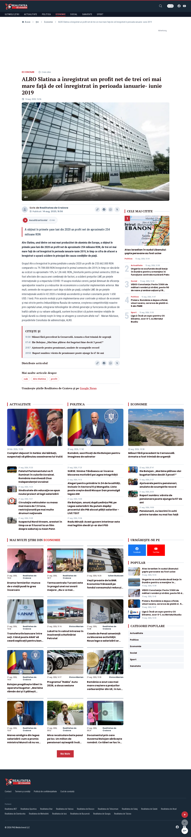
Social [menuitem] (73, 14)
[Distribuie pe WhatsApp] (110, 209)
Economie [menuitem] (61, 14)
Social (134, 281)
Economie (48, 22)
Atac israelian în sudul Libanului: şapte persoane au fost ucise (145, 251)
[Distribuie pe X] (117, 209)
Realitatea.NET (11, 809)
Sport (134, 312)
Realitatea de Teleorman (108, 809)
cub (26, 378)
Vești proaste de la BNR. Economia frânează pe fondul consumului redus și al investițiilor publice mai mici (104, 587)
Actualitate (137, 265)
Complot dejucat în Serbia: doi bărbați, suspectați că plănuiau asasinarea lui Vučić (35, 454)
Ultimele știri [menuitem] (12, 14)
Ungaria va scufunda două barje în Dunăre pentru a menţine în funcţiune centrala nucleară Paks (150, 271)
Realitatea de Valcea (64, 809)
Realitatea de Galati (149, 809)
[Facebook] (179, 6)
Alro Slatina (39, 378)
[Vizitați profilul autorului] (25, 209)
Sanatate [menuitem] (87, 14)
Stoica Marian (76, 626)
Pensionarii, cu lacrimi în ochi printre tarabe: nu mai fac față (159, 512)
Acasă (27, 22)
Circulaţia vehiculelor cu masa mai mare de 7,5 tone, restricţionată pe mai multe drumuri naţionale (38, 508)
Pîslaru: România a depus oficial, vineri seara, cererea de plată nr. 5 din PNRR (150, 303)
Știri (37, 22)
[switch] (170, 6)
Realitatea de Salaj (130, 809)
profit (54, 378)
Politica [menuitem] (46, 14)
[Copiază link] (97, 209)
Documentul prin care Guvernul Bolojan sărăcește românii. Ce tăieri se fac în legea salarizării (104, 741)
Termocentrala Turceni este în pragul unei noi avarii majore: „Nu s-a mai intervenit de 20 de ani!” (65, 588)
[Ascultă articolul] (184, 814)
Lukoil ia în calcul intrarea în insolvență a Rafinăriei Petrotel (65, 634)
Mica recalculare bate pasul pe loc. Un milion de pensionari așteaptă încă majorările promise (65, 741)
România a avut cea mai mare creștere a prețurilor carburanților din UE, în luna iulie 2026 (105, 687)
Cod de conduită (67, 791)
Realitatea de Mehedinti (39, 814)
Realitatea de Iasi (59, 814)
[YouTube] (184, 6)
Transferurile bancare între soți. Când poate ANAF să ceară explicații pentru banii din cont (25, 639)
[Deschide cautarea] (161, 6)
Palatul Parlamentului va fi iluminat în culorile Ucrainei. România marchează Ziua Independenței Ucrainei (36, 476)
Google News (88, 388)
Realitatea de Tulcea (122, 814)
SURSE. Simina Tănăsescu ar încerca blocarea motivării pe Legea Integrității (93, 472)
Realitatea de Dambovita (15, 814)
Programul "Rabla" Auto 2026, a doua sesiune (62, 683)
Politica (128, 259)
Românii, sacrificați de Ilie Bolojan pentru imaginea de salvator (94, 454)
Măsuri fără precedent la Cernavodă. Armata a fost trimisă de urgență (71, 336)
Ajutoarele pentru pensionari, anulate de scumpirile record (65, 347)
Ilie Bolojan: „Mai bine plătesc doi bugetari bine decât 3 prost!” (67, 342)
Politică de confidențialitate (45, 791)
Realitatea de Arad (169, 809)
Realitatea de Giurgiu (102, 814)
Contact (8, 791)
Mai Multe (65, 753)
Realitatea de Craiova (54, 207)
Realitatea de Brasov (85, 809)
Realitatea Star (46, 809)
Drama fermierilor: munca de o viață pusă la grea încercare (23, 586)
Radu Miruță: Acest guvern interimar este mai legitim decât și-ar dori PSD (94, 523)
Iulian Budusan (115, 575)
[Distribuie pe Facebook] (104, 209)
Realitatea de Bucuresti (80, 814)
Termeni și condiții (22, 791)
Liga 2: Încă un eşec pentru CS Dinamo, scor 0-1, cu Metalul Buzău (148, 318)
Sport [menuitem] (100, 14)
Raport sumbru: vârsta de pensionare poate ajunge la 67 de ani (68, 353)
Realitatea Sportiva (29, 809)
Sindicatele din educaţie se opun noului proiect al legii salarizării (39, 492)
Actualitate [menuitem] (30, 14)
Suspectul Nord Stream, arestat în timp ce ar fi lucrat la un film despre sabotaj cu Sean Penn (40, 525)
